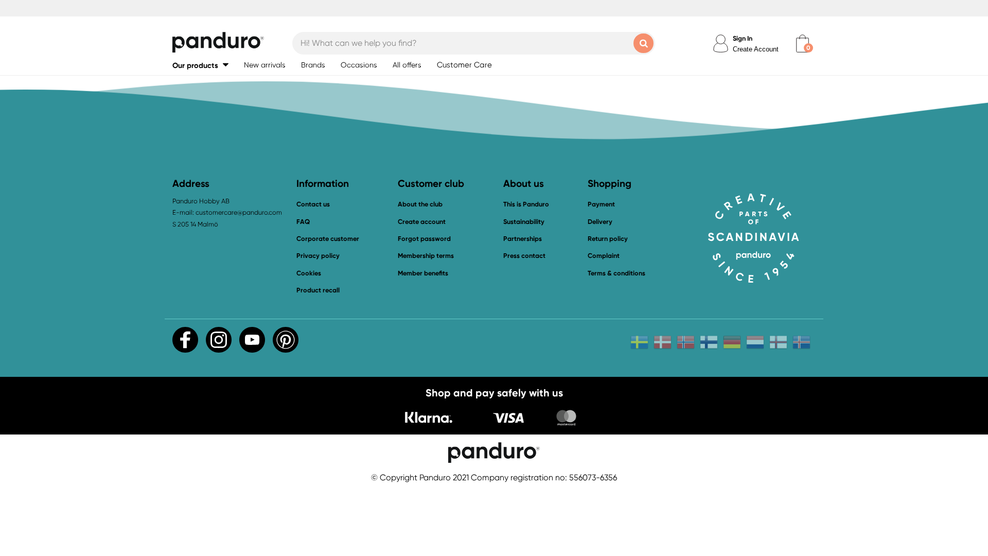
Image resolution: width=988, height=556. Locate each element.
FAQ (303, 221)
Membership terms (426, 255)
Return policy (608, 238)
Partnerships (522, 238)
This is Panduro (526, 204)
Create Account (756, 49)
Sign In (742, 38)
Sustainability (523, 221)
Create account (422, 221)
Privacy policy (318, 255)
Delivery (600, 221)
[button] (200, 65)
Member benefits (423, 273)
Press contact (524, 255)
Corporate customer (327, 238)
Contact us (313, 204)
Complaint (604, 255)
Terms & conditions (616, 273)
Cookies (308, 273)
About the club (420, 204)
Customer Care (464, 65)
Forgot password (424, 238)
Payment (601, 204)
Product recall (318, 290)
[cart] (802, 43)
